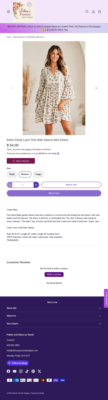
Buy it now (54, 193)
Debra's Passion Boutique (21, 393)
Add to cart (71, 185)
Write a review (54, 274)
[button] (99, 12)
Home (9, 37)
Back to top (52, 302)
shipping (28, 149)
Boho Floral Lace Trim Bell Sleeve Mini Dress (28, 37)
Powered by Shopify (37, 393)
